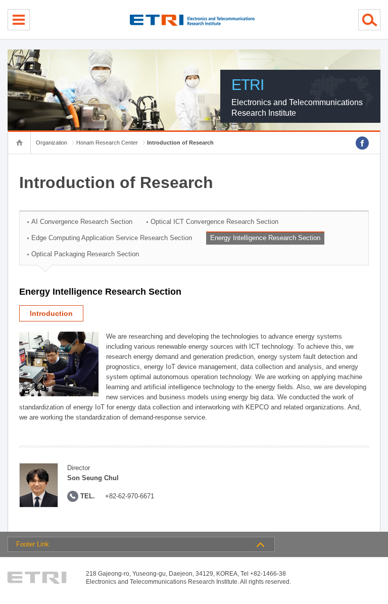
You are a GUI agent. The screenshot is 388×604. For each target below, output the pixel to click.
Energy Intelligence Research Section (265, 238)
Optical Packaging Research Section (85, 254)
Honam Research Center (107, 143)
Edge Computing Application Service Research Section (111, 238)
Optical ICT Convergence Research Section (214, 221)
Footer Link (32, 544)
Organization (51, 143)
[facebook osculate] (362, 143)
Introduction (51, 313)
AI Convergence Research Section (81, 221)
